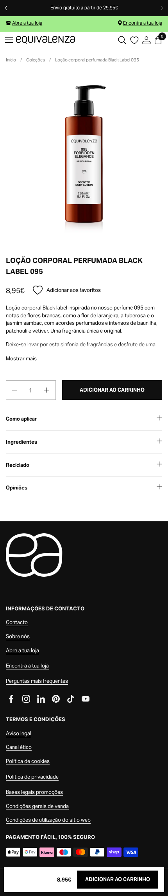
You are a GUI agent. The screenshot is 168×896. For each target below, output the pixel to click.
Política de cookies (28, 761)
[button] (122, 40)
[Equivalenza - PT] (45, 40)
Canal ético (19, 747)
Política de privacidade (32, 777)
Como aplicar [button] (21, 419)
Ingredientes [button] (21, 442)
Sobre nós (18, 636)
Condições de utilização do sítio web (48, 820)
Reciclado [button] (17, 465)
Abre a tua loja (27, 22)
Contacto (17, 622)
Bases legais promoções (34, 792)
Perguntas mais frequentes (37, 681)
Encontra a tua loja (142, 22)
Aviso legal (18, 733)
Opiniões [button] (16, 487)
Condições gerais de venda (37, 806)
